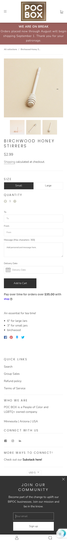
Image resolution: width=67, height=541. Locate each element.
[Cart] (61, 11)
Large (48, 185)
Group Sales (12, 374)
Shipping (9, 162)
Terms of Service (14, 388)
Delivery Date (10, 263)
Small (18, 185)
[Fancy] (17, 337)
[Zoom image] (33, 88)
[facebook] (5, 440)
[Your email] (33, 516)
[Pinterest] (11, 337)
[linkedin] (19, 440)
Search (8, 367)
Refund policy (12, 381)
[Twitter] (23, 337)
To (5, 212)
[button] (10, 88)
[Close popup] (63, 479)
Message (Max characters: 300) (19, 240)
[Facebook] (5, 337)
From (6, 226)
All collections (10, 49)
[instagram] (12, 440)
